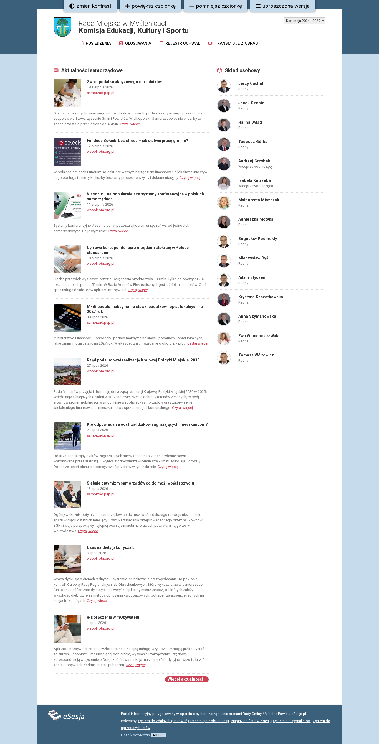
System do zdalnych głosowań (162, 721)
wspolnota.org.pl (100, 151)
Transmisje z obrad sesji (209, 721)
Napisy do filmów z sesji (251, 721)
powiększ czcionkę (154, 6)
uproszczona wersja (286, 6)
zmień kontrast (94, 6)
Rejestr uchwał (182, 43)
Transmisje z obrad (236, 43)
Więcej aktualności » (187, 679)
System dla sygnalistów (292, 721)
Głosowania (137, 43)
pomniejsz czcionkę (219, 6)
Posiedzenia (98, 43)
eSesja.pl (299, 714)
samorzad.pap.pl (100, 93)
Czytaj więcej (130, 124)
